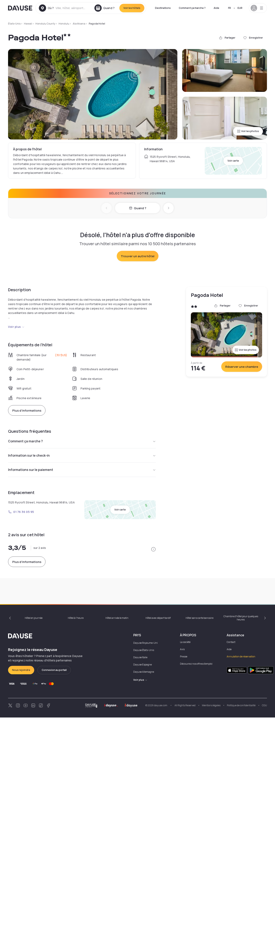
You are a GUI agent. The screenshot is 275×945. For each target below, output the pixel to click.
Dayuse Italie (140, 657)
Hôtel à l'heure (76, 618)
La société (185, 642)
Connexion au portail (54, 670)
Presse (183, 656)
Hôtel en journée (33, 618)
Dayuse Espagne (142, 664)
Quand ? (140, 208)
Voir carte (233, 160)
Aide (216, 8)
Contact (231, 642)
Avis (182, 649)
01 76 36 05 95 (23, 512)
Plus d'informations (26, 410)
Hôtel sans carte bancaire (199, 618)
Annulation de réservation (241, 656)
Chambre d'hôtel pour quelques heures (240, 618)
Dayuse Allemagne (143, 671)
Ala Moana (79, 23)
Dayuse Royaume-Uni (145, 643)
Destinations (163, 8)
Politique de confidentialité (241, 705)
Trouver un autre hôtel (137, 256)
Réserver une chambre (241, 367)
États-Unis (14, 23)
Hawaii (28, 23)
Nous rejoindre (21, 670)
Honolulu (64, 23)
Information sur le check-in (29, 455)
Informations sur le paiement (30, 469)
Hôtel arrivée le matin (116, 618)
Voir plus (14, 327)
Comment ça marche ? (192, 8)
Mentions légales (211, 705)
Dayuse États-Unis (143, 650)
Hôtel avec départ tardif (158, 618)
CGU (264, 705)
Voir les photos (250, 131)
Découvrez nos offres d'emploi (196, 663)
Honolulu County (45, 23)
